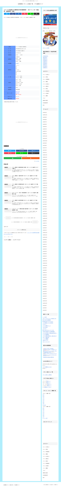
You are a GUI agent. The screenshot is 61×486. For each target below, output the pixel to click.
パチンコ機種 (45, 95)
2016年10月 (45, 218)
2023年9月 (45, 117)
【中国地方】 (45, 63)
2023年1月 (45, 131)
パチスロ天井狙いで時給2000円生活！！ (50, 333)
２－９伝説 (45, 317)
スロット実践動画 (46, 79)
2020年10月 (45, 159)
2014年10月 (45, 265)
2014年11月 (45, 263)
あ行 (43, 394)
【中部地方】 (45, 60)
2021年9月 (45, 143)
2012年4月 (45, 291)
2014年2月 (45, 284)
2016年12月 (45, 213)
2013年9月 (45, 286)
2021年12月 (45, 136)
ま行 (43, 403)
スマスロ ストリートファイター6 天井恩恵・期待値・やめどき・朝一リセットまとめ (50, 351)
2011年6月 (45, 307)
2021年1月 (45, 152)
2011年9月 (45, 305)
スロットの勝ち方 (46, 74)
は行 (43, 402)
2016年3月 (45, 227)
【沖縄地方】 (45, 67)
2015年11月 (45, 234)
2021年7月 (45, 147)
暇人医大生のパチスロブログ (48, 321)
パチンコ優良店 (45, 86)
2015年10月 (45, 237)
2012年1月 (45, 298)
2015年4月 (45, 251)
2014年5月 (45, 277)
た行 (43, 399)
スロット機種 (45, 81)
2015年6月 (45, 246)
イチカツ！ (45, 324)
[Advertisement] (21, 29)
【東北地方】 (45, 57)
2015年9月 (45, 239)
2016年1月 (45, 230)
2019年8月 (45, 178)
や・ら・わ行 (45, 418)
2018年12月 (45, 183)
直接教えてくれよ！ (47, 387)
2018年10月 (45, 187)
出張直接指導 (45, 102)
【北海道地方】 (45, 56)
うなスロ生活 (45, 327)
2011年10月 (45, 303)
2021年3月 (45, 150)
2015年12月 (45, 232)
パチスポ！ (45, 328)
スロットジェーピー (46, 341)
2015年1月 (45, 258)
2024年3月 (45, 112)
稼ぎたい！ (49, 381)
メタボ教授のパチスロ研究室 (48, 322)
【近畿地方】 (45, 61)
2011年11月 (45, 300)
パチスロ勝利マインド (47, 325)
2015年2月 (45, 256)
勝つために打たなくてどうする (48, 330)
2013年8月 (45, 289)
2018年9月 (45, 190)
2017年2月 (45, 211)
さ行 (43, 397)
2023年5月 (45, 126)
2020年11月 (45, 157)
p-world (17, 63)
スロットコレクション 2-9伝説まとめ (49, 318)
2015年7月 (45, 244)
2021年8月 (45, 145)
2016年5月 (45, 225)
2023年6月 (45, 124)
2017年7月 (45, 199)
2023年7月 (45, 121)
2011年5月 (45, 310)
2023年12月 (45, 114)
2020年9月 (45, 161)
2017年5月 (45, 204)
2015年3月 (45, 253)
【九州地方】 (45, 66)
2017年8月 (45, 197)
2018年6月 (45, 194)
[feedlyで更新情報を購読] (12, 158)
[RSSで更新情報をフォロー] (31, 158)
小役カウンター (45, 340)
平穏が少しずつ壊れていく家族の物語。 (49, 348)
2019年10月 (45, 173)
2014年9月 (45, 267)
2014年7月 (45, 272)
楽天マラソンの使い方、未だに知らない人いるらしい (50, 353)
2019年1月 (45, 180)
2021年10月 (45, 140)
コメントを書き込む (21, 229)
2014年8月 (45, 270)
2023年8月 (45, 119)
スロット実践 (45, 449)
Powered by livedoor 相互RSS (48, 357)
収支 (43, 105)
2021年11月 (45, 138)
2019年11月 (45, 171)
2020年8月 (45, 164)
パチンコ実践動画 (46, 91)
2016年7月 (45, 223)
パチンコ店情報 (45, 93)
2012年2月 (45, 296)
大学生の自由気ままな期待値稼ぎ (49, 331)
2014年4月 (45, 279)
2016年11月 (45, 216)
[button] (36, 14)
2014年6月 (45, 274)
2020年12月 (45, 154)
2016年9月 (45, 220)
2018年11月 (45, 185)
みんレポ (17, 96)
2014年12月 (45, 260)
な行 (43, 400)
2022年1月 (45, 133)
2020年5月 (45, 166)
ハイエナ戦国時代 (46, 334)
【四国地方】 (45, 64)
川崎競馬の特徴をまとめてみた (48, 352)
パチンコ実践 (45, 88)
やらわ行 (44, 405)
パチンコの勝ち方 (46, 456)
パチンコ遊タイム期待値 (47, 374)
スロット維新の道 (46, 337)
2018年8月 (45, 192)
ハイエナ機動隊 (45, 338)
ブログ (44, 98)
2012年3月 (45, 293)
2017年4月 (45, 206)
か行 (43, 396)
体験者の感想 (45, 100)
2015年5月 (45, 249)
